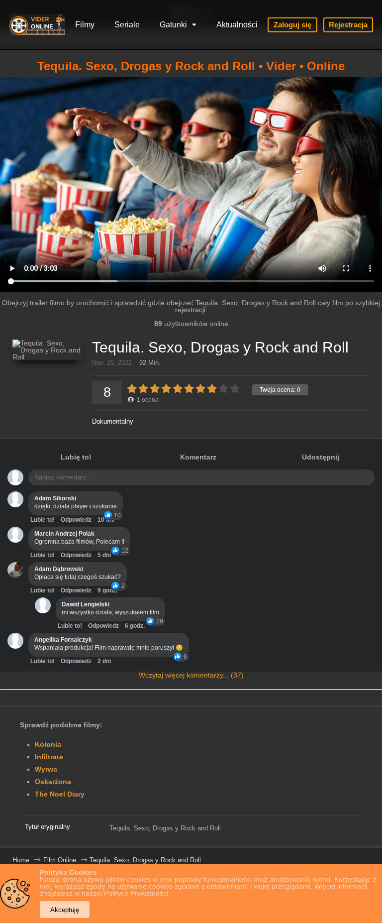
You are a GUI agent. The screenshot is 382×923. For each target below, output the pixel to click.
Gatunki (173, 24)
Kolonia (48, 744)
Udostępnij (320, 457)
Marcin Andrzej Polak (64, 534)
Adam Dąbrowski (58, 569)
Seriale (127, 24)
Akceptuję (64, 910)
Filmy (85, 24)
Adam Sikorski (55, 498)
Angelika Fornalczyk (63, 640)
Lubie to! (42, 520)
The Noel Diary (60, 794)
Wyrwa (46, 769)
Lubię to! (76, 457)
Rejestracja (348, 24)
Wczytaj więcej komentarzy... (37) (191, 675)
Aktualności (237, 24)
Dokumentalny (112, 421)
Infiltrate (49, 757)
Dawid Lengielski (85, 604)
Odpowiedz (76, 520)
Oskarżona (53, 782)
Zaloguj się (292, 24)
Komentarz (198, 457)
